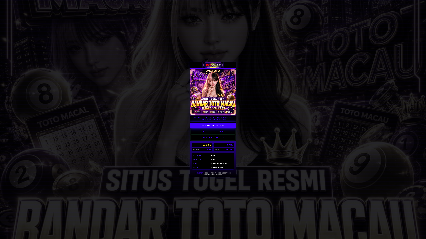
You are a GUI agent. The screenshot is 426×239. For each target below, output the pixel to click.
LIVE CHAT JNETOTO (213, 137)
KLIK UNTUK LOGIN (213, 131)
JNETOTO (201, 173)
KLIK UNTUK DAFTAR (213, 125)
